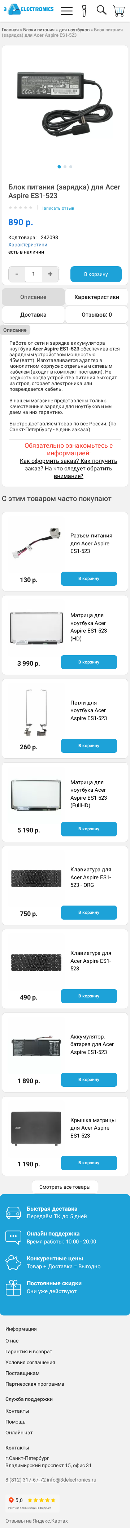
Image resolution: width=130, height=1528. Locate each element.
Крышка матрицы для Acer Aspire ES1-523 (93, 1128)
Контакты (17, 1411)
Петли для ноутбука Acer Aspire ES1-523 (88, 710)
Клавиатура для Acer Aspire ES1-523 (90, 961)
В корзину (96, 274)
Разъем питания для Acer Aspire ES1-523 (91, 543)
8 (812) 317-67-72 (25, 1480)
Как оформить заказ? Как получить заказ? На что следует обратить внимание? (68, 468)
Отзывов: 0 (97, 314)
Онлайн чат (19, 1432)
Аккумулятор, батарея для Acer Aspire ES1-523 (92, 1044)
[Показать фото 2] (65, 166)
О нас (11, 1341)
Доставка (33, 314)
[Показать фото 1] (59, 166)
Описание (33, 297)
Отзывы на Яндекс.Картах (36, 1521)
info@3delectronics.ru (71, 1480)
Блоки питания (39, 29)
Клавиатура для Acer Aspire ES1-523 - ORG (90, 877)
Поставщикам (22, 1373)
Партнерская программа (34, 1384)
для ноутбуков (74, 29)
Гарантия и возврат (28, 1351)
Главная (10, 29)
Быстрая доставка (52, 1208)
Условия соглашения (30, 1362)
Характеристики (27, 244)
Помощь (15, 1422)
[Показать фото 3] (70, 166)
